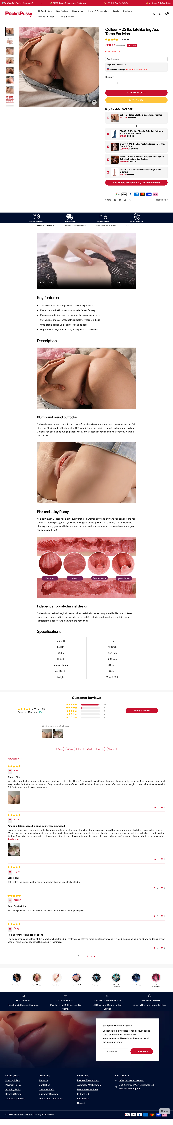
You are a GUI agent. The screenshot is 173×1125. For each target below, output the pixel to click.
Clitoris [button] (70, 749)
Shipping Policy (13, 1089)
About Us (43, 1080)
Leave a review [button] (142, 710)
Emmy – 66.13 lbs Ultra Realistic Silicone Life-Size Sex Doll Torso (142, 145)
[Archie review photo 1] (14, 849)
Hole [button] (80, 749)
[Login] (160, 14)
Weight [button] (90, 749)
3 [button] (87, 956)
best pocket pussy (127, 1034)
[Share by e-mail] (130, 200)
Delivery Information (75, 225)
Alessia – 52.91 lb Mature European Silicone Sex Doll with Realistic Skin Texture (142, 158)
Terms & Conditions (15, 1098)
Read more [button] (13, 839)
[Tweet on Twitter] (125, 200)
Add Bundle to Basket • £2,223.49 (136, 182)
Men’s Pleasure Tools (87, 1089)
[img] (14, 766)
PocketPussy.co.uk (23, 1114)
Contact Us (44, 1085)
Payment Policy (13, 1085)
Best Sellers (62, 11)
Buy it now (136, 100)
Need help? (162, 199)
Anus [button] (60, 749)
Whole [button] (101, 749)
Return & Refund (13, 1094)
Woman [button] (111, 749)
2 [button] (83, 956)
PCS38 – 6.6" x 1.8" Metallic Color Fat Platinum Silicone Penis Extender (141, 132)
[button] (112, 39)
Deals (116, 11)
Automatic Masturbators (89, 1085)
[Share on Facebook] (115, 199)
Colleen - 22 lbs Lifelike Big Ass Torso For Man (141, 115)
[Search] (154, 14)
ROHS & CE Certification (51, 1098)
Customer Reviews (48, 1094)
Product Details (45, 225)
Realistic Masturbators (88, 1080)
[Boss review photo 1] (14, 797)
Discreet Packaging (106, 225)
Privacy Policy (12, 1080)
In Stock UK (83, 1094)
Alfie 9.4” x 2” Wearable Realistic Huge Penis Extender (140, 170)
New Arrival (78, 11)
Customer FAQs (46, 1089)
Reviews (127, 11)
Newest (81, 1103)
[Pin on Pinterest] (120, 199)
